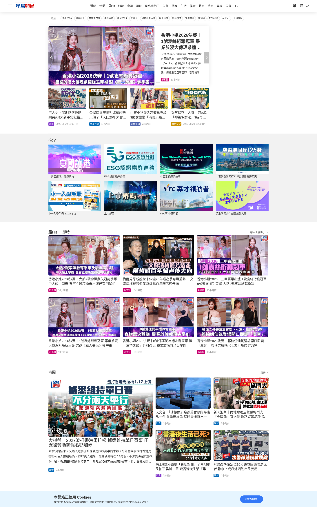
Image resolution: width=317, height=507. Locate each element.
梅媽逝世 (80, 18)
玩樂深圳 (189, 18)
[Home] (25, 6)
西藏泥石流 (94, 18)
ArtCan (225, 18)
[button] (206, 57)
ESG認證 (213, 18)
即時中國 (135, 124)
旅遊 (51, 124)
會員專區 (238, 18)
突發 (216, 423)
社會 (158, 423)
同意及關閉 (251, 499)
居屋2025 (122, 18)
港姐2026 (67, 18)
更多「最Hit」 (258, 232)
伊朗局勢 (108, 18)
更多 (263, 372)
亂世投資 (163, 18)
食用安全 (176, 124)
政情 (51, 470)
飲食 (158, 475)
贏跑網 (201, 18)
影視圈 (52, 290)
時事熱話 (94, 124)
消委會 (134, 18)
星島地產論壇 (148, 18)
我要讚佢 (176, 18)
